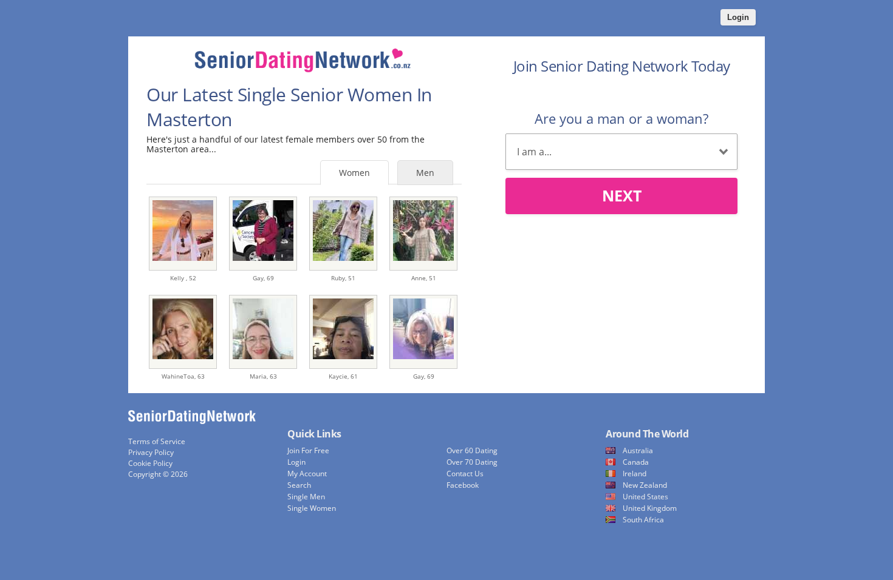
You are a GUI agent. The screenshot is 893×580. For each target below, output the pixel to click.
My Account (307, 473)
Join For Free (308, 450)
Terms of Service (156, 441)
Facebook (462, 485)
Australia (638, 450)
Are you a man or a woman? (621, 118)
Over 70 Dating (472, 462)
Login (738, 17)
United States (645, 496)
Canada (636, 462)
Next (622, 195)
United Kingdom (650, 508)
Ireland (634, 473)
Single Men (306, 496)
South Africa (643, 519)
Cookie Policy (150, 463)
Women (354, 172)
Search (299, 485)
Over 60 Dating (472, 450)
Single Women (311, 508)
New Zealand (645, 485)
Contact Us (465, 473)
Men (425, 172)
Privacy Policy (151, 452)
